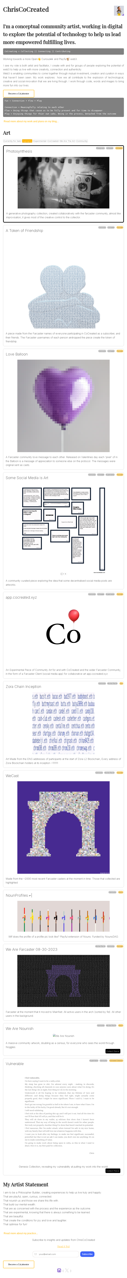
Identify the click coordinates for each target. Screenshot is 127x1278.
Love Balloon (17, 354)
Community (82, 141)
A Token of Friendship (24, 230)
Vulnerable (15, 1063)
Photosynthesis (19, 151)
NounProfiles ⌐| (19, 895)
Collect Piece (112, 1051)
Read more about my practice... (21, 1233)
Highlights (27, 141)
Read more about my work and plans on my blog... (31, 121)
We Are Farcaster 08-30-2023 (31, 949)
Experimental (40, 141)
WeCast (12, 776)
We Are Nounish (19, 1028)
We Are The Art (67, 141)
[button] (63, 184)
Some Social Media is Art (27, 478)
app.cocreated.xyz (21, 597)
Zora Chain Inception (23, 686)
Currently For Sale (12, 141)
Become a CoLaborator (18, 93)
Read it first (63, 1246)
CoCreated (53, 141)
